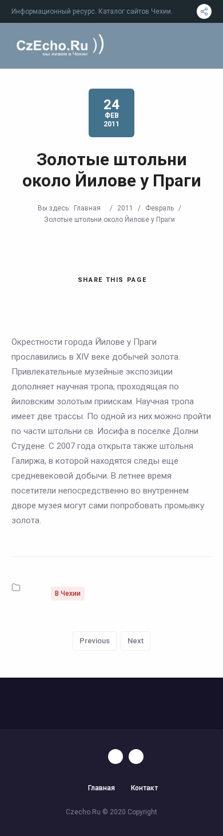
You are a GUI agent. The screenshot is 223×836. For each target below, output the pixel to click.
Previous (94, 640)
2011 (125, 208)
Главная (87, 208)
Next (136, 640)
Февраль (159, 208)
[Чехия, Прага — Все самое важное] (58, 45)
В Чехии (68, 594)
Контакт (144, 788)
